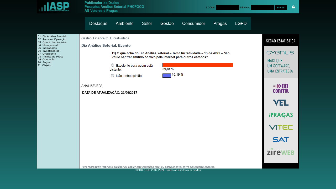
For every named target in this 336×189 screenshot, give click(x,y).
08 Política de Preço (50, 56)
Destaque (98, 23)
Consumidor (193, 23)
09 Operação (46, 59)
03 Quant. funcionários (52, 42)
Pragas (220, 23)
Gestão (167, 23)
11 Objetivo (45, 65)
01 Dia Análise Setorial (52, 36)
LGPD (241, 23)
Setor (147, 23)
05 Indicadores (47, 47)
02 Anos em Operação (52, 39)
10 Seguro (44, 62)
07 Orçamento (47, 53)
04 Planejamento (48, 45)
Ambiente (125, 23)
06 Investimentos (48, 50)
